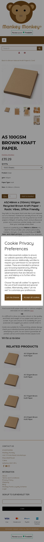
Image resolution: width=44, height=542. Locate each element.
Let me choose (12, 297)
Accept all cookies (32, 297)
